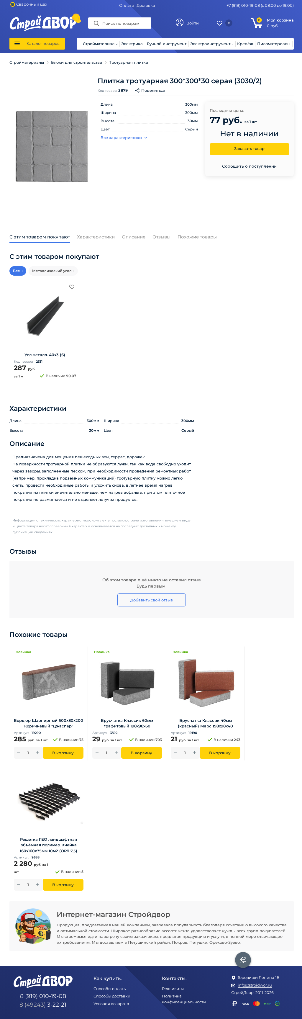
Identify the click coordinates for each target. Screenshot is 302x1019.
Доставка (146, 5)
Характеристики (96, 237)
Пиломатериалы (273, 43)
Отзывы (161, 237)
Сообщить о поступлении (249, 166)
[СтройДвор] (43, 18)
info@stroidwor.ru (255, 985)
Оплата (126, 5)
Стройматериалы (100, 43)
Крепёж (245, 43)
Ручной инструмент (166, 43)
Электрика (132, 43)
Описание (133, 237)
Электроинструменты (211, 43)
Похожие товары (197, 237)
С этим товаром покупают (39, 237)
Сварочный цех (31, 4)
